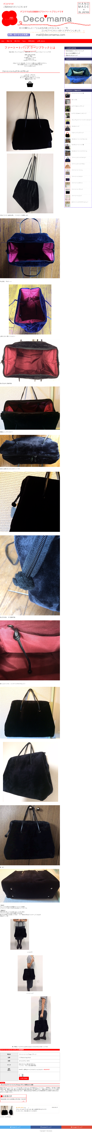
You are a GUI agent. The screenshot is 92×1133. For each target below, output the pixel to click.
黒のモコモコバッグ (72, 55)
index (2, 41)
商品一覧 (9, 41)
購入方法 (17, 41)
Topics (24, 41)
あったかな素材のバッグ (73, 53)
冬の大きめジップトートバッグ (75, 51)
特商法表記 (31, 41)
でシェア (16, 1127)
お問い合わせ (41, 41)
